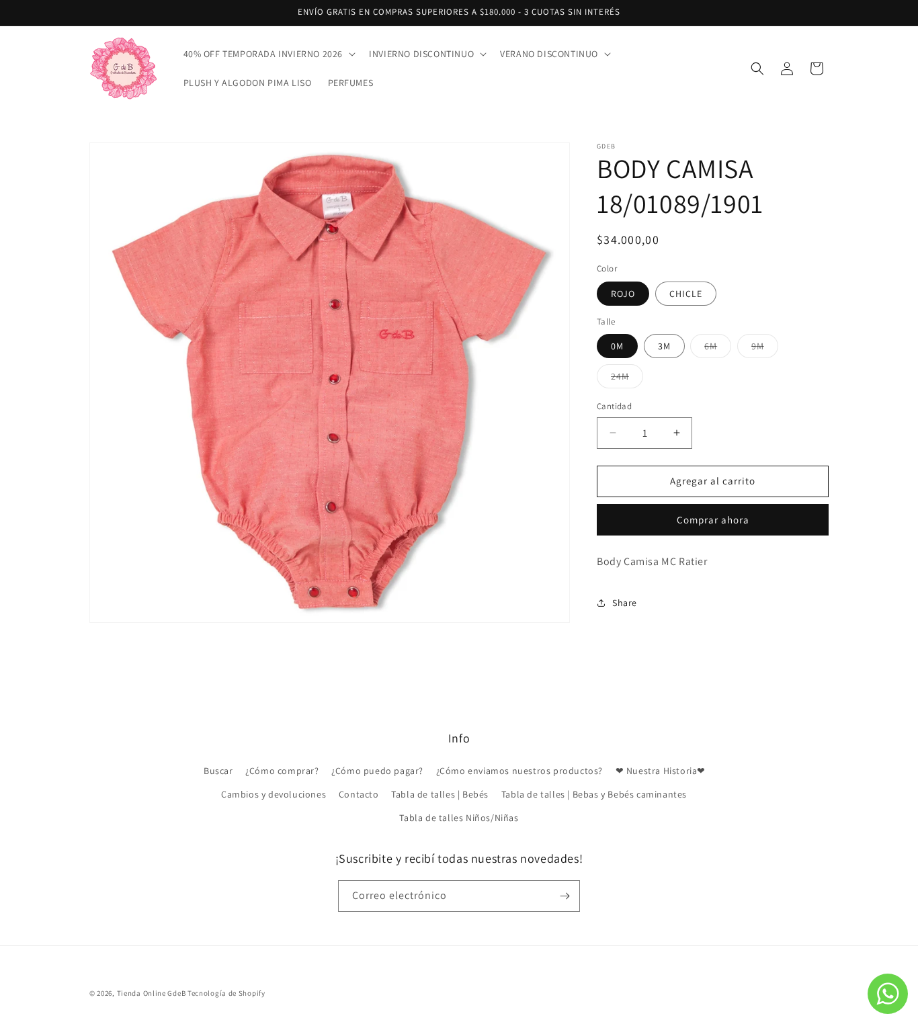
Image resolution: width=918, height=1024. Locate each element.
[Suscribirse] (564, 896)
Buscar (218, 771)
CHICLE (685, 294)
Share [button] (624, 603)
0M (617, 346)
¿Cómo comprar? (282, 771)
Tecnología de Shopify (226, 993)
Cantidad (614, 406)
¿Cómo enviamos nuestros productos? (519, 771)
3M (664, 346)
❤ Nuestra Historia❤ (661, 771)
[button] (268, 54)
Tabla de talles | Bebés (440, 795)
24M (627, 379)
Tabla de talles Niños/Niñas (458, 818)
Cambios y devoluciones (273, 795)
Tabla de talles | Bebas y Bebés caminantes (594, 795)
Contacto (359, 795)
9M (764, 348)
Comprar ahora (713, 519)
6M (717, 348)
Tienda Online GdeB (152, 993)
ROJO (623, 294)
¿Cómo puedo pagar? (377, 771)
